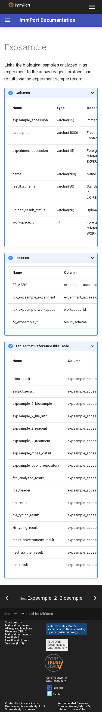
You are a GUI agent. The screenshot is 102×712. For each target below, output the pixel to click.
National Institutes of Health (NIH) (18, 636)
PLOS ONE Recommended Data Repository (57, 644)
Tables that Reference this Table (42, 346)
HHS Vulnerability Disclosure (25, 708)
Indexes (22, 258)
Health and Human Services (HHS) (17, 642)
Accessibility (29, 706)
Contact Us (12, 703)
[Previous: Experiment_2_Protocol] (7, 598)
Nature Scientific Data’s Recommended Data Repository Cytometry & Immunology (66, 629)
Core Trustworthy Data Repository (56, 679)
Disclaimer (12, 706)
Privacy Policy (29, 703)
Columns (23, 93)
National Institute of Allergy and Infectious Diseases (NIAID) (18, 628)
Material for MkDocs (37, 614)
